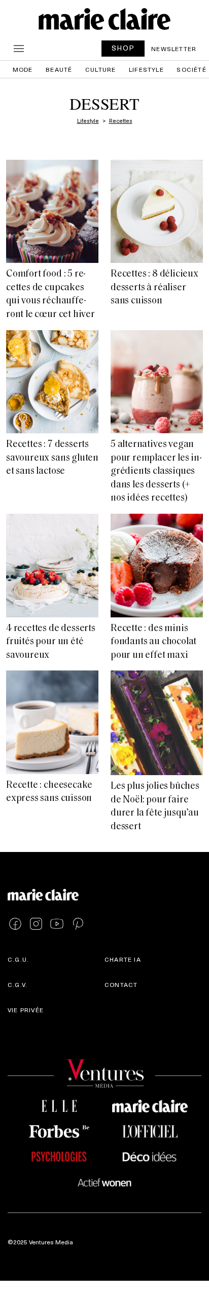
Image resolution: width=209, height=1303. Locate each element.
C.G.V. (17, 984)
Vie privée (26, 1009)
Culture (100, 69)
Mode (23, 69)
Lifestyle (146, 69)
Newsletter (173, 48)
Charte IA (122, 959)
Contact (120, 984)
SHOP (123, 47)
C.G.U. (18, 959)
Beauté (59, 69)
